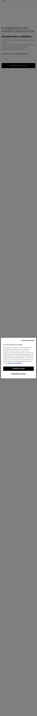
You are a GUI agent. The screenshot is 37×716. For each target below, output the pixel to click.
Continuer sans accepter (28, 340)
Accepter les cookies (18, 368)
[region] (18, 358)
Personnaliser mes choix (18, 373)
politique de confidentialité (14, 363)
